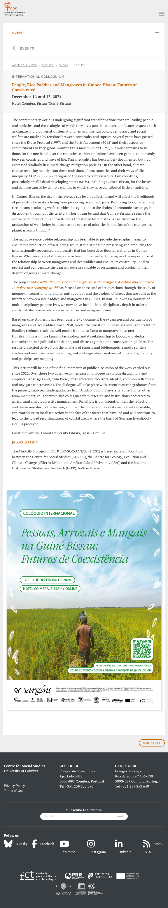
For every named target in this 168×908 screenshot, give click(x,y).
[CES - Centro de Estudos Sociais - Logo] (14, 8)
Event (18, 33)
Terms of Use (14, 791)
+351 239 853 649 (135, 786)
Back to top (151, 743)
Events (27, 48)
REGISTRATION (25, 442)
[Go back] (14, 48)
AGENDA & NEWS (24, 65)
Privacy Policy (14, 786)
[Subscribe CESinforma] (122, 816)
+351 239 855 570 (79, 786)
